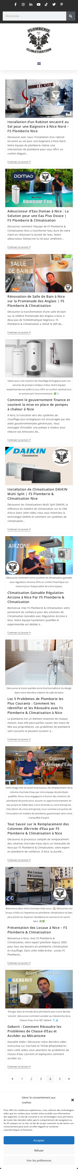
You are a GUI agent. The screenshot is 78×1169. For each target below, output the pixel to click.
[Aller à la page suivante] (69, 1078)
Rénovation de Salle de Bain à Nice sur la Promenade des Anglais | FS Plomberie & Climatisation (36, 301)
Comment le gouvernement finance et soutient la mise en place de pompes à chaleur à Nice (38, 404)
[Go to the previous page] (12, 1078)
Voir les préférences (39, 1160)
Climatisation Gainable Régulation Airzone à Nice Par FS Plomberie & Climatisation (35, 597)
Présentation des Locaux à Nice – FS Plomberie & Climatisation (37, 929)
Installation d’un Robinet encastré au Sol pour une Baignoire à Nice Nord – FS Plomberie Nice (38, 126)
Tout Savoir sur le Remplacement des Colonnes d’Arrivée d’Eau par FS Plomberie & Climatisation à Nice (38, 828)
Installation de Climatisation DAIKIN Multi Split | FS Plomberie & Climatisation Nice (37, 494)
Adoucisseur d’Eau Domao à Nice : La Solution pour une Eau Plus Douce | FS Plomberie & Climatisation (38, 215)
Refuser (39, 1150)
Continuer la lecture (18, 162)
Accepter (39, 1140)
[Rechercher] (70, 16)
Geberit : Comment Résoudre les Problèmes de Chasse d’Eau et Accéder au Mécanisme (34, 1031)
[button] (72, 1100)
